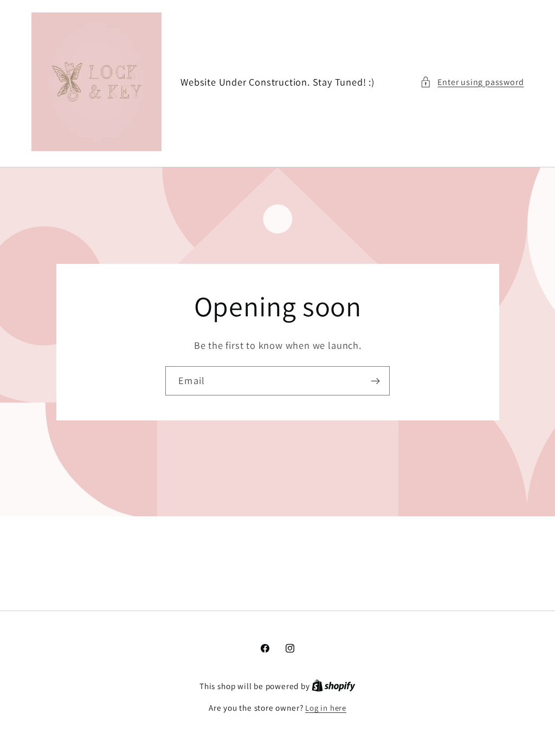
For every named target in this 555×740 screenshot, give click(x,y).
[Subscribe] (375, 380)
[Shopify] (334, 686)
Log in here (325, 708)
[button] (472, 82)
